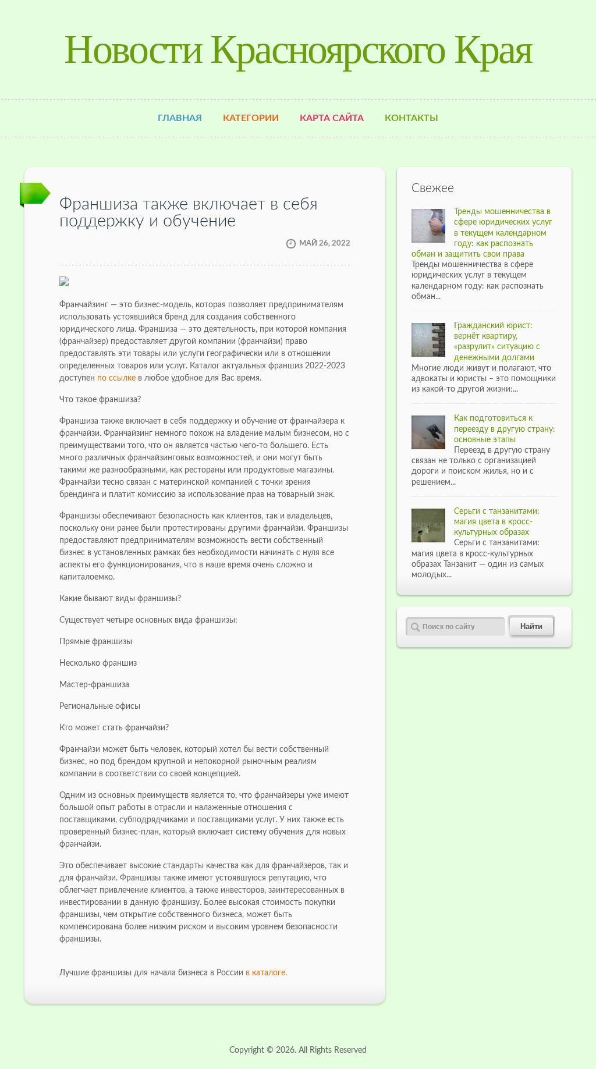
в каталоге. (266, 973)
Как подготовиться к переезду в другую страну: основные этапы (504, 428)
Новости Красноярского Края (297, 49)
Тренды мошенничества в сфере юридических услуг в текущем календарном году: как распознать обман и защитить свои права (481, 233)
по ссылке (116, 378)
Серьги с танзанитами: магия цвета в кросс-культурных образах (497, 522)
